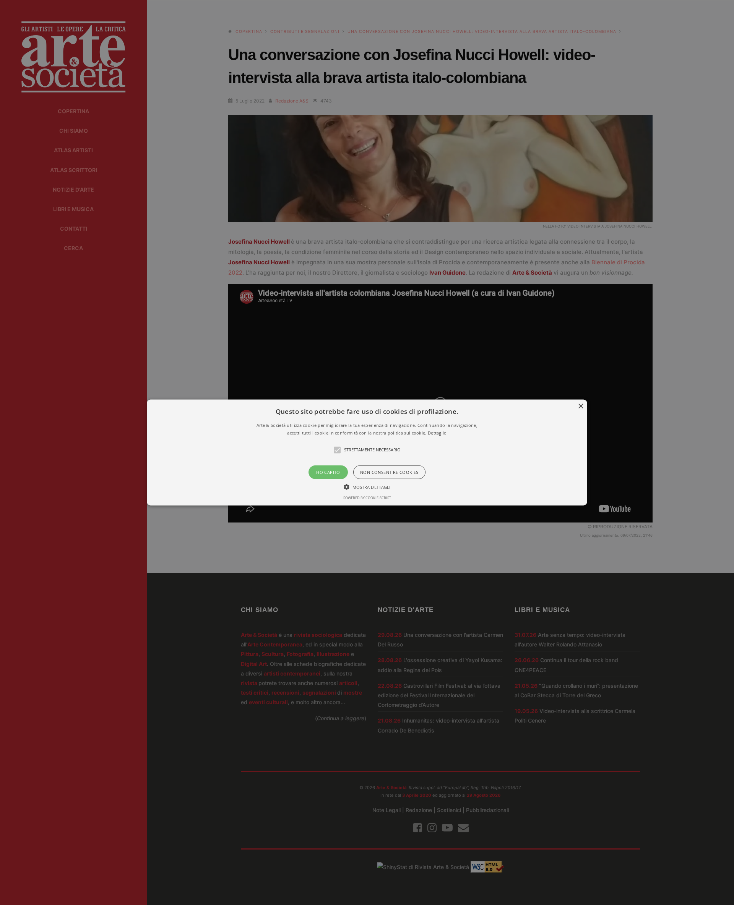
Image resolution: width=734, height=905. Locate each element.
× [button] (580, 406)
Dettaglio (437, 432)
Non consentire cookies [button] (389, 472)
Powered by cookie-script (367, 497)
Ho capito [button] (328, 472)
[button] (367, 453)
